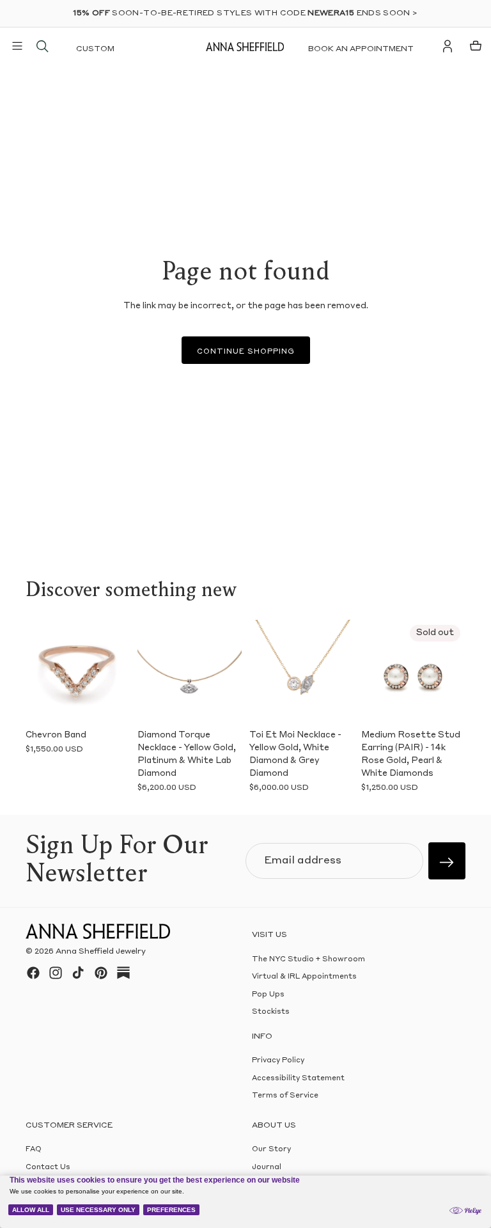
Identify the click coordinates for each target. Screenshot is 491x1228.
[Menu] (17, 46)
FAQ (34, 1149)
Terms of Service (285, 1095)
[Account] (447, 46)
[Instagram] (55, 972)
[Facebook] (33, 972)
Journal (266, 1167)
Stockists (271, 1012)
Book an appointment (361, 49)
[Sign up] (446, 860)
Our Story (271, 1149)
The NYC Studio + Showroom (308, 959)
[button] (40, 671)
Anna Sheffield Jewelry (101, 952)
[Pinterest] (101, 972)
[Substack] (123, 972)
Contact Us (48, 1167)
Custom (95, 49)
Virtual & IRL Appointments (304, 977)
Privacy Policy (278, 1060)
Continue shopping (246, 352)
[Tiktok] (78, 972)
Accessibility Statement (298, 1078)
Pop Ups (268, 994)
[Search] (42, 46)
